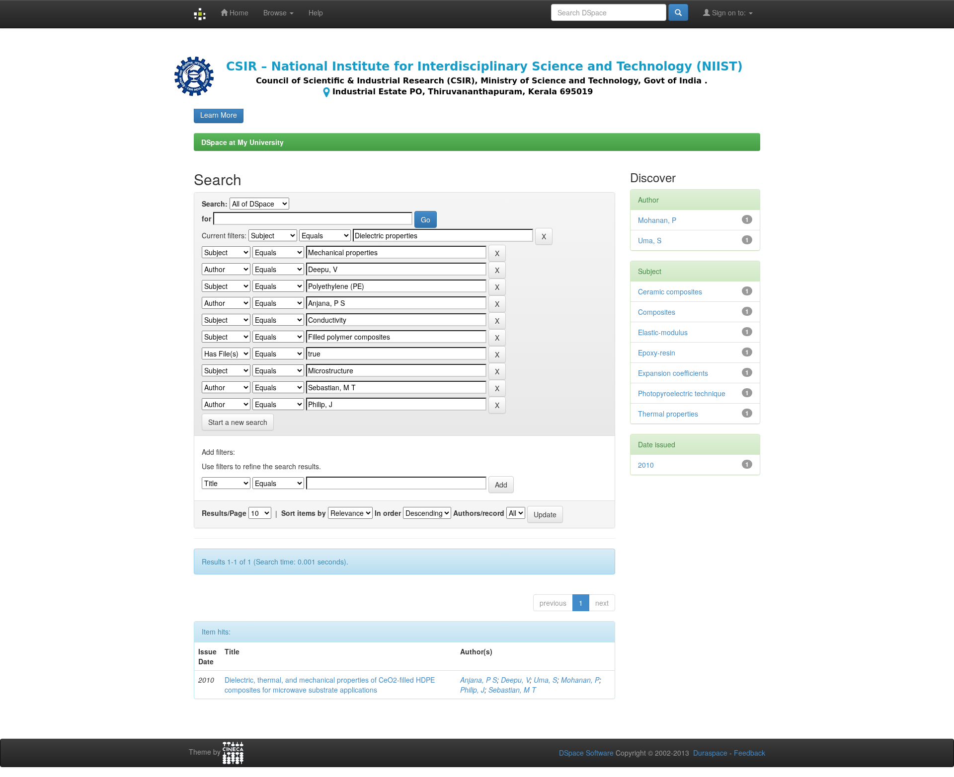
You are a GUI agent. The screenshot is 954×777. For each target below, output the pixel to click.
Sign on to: (729, 12)
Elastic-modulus (663, 332)
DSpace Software (586, 753)
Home (238, 12)
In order (388, 513)
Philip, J (472, 690)
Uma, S (545, 680)
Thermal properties (668, 414)
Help (316, 12)
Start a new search (237, 422)
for (206, 218)
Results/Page (224, 513)
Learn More (218, 115)
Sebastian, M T (512, 690)
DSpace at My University (242, 142)
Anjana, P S (478, 680)
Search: (215, 204)
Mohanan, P (580, 680)
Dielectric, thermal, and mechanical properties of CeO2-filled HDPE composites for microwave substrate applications (330, 685)
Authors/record (478, 513)
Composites (656, 312)
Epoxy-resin (656, 352)
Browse (276, 12)
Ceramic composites (670, 291)
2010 (646, 465)
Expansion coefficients (673, 373)
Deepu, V (515, 680)
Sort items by (303, 513)
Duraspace (710, 753)
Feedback (749, 753)
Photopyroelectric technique (681, 393)
